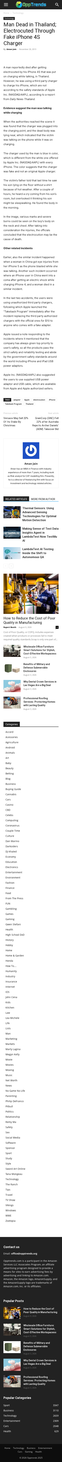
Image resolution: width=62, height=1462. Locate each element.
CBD (8, 810)
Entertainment (14, 872)
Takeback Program (13, 404)
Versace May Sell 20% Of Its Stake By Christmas (15, 422)
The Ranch (12, 1184)
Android (10, 747)
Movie (9, 1059)
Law (8, 1012)
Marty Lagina (13, 1049)
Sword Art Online (15, 1168)
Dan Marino (12, 841)
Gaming (10, 919)
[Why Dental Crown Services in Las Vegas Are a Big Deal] (12, 686)
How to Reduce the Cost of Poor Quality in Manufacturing (29, 620)
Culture (10, 836)
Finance (10, 888)
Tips (8, 1189)
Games (9, 914)
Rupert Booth (9, 627)
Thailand (29, 404)
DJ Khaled (11, 851)
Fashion (10, 882)
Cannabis (11, 794)
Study (9, 1158)
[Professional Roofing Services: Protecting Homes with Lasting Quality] (12, 703)
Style (8, 1163)
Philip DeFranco (15, 1101)
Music (9, 1075)
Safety (9, 1127)
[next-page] (11, 566)
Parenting (11, 1096)
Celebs (9, 815)
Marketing (11, 1038)
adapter (16, 399)
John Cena (11, 997)
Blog (8, 778)
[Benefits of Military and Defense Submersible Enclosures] (12, 668)
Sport (9, 1153)
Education (11, 862)
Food (8, 893)
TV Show (10, 1200)
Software (11, 1142)
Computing (12, 820)
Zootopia (11, 1220)
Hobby (9, 945)
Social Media (13, 1137)
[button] (5, 4)
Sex (7, 1132)
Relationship (13, 1116)
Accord (9, 732)
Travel (9, 1194)
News (9, 1085)
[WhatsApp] (30, 57)
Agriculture (12, 742)
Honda (9, 960)
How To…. (11, 966)
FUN (8, 903)
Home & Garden (15, 955)
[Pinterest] (22, 57)
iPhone (52, 399)
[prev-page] (5, 566)
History (10, 940)
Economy (11, 856)
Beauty (9, 768)
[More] (38, 57)
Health (9, 929)
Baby (8, 763)
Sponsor (10, 1148)
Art (7, 758)
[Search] (57, 4)
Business (11, 784)
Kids (8, 1002)
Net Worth (11, 1080)
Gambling (11, 908)
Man (8, 1033)
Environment (13, 877)
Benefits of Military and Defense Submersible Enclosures (36, 667)
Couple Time (13, 830)
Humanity (11, 971)
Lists (8, 1028)
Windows (11, 1210)
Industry (10, 976)
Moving (10, 1070)
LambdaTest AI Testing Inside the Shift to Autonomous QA (38, 553)
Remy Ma (11, 1122)
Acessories (12, 737)
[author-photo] (31, 458)
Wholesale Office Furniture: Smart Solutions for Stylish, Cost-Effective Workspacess (39, 650)
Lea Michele (12, 1018)
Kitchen (10, 1007)
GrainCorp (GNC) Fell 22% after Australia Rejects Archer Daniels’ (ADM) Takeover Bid (45, 424)
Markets (10, 1044)
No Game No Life (15, 1090)
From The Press (14, 898)
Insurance (11, 981)
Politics (10, 1111)
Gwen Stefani (13, 924)
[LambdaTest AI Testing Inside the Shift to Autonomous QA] (12, 553)
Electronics (12, 867)
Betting (10, 773)
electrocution (39, 399)
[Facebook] (6, 57)
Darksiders (12, 846)
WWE (8, 1215)
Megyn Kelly (12, 1054)
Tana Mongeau (14, 1174)
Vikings (10, 1205)
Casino (9, 804)
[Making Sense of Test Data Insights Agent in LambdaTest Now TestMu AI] (12, 533)
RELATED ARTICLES (16, 499)
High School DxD (15, 934)
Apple (26, 399)
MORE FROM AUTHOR (43, 499)
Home (6, 12)
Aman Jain (11, 49)
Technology (18, 12)
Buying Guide (13, 789)
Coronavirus (12, 825)
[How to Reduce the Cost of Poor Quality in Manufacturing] (31, 594)
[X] (14, 57)
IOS (7, 992)
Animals (10, 752)
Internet (10, 986)
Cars (8, 799)
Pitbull (9, 1106)
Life (8, 1023)
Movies (10, 1064)
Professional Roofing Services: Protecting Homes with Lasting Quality (39, 702)
